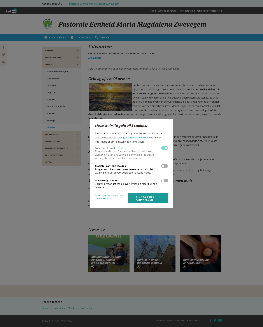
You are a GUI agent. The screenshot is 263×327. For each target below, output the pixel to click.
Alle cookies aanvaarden (145, 198)
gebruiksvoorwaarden (136, 137)
